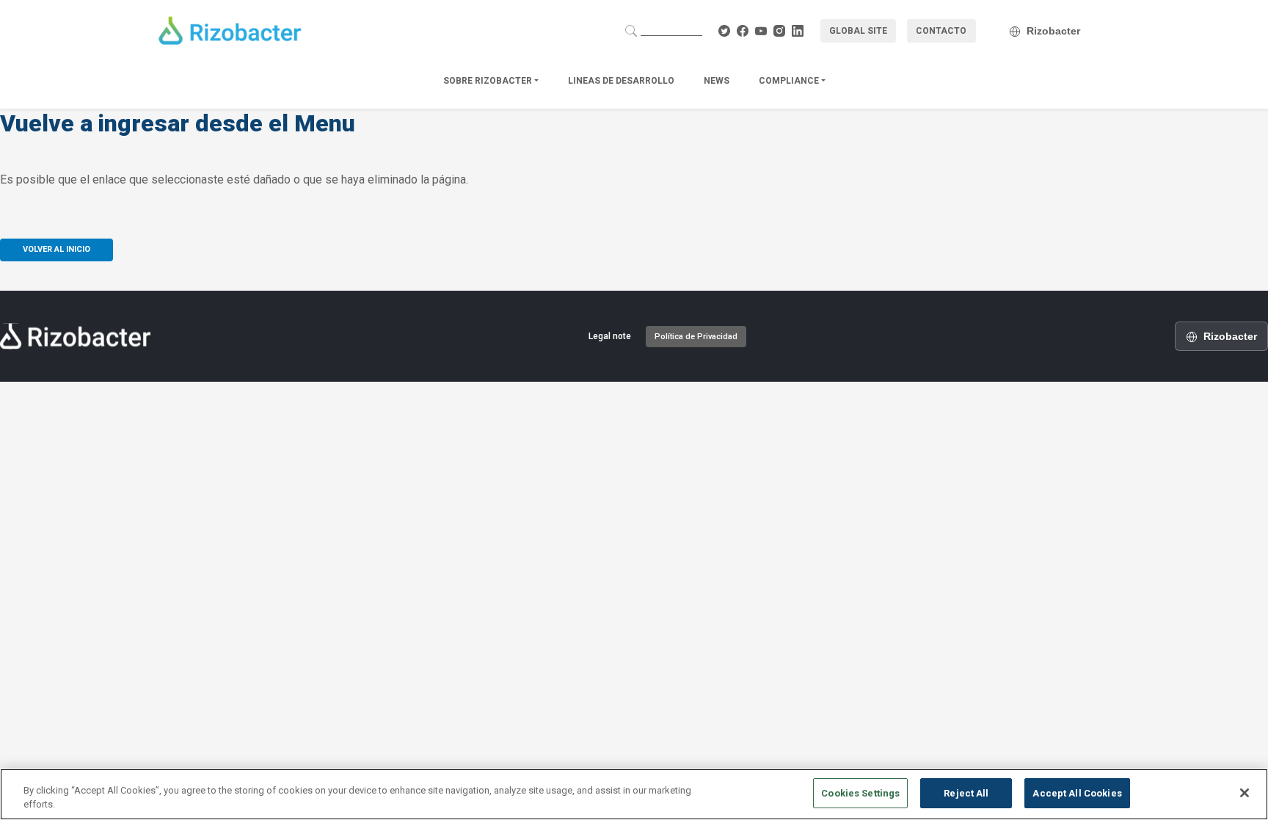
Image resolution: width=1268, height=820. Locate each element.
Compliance (790, 81)
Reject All (966, 793)
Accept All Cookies (1076, 793)
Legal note (610, 336)
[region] (634, 794)
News (716, 81)
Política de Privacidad (696, 336)
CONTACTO (941, 31)
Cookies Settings (860, 793)
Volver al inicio (56, 249)
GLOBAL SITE (858, 31)
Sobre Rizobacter (488, 81)
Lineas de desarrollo (621, 81)
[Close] (1244, 793)
